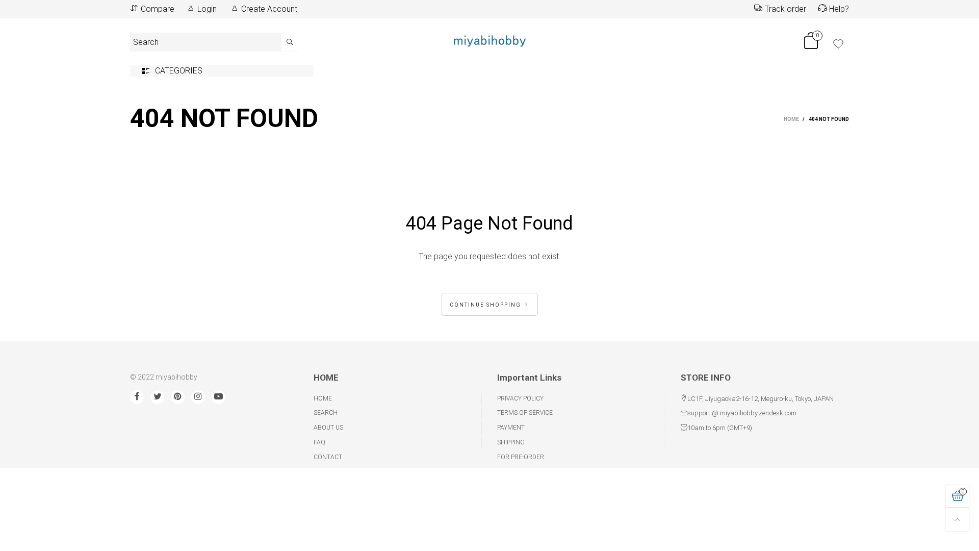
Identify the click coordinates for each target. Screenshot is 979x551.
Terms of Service (525, 412)
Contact (328, 457)
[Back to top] (957, 519)
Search (326, 412)
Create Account (269, 9)
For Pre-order (520, 457)
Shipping (511, 442)
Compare (157, 9)
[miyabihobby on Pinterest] (178, 397)
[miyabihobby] (489, 40)
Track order (785, 9)
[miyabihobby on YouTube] (218, 397)
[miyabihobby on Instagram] (198, 397)
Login (207, 9)
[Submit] (289, 42)
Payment (511, 427)
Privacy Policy (520, 398)
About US (328, 427)
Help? (839, 9)
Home (323, 398)
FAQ (319, 442)
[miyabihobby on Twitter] (157, 397)
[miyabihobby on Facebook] (137, 397)
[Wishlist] (838, 43)
